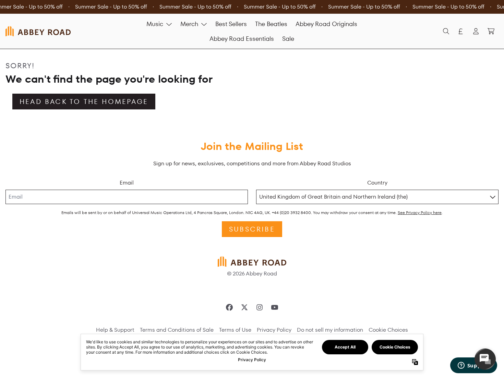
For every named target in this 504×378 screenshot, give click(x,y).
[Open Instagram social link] (259, 307)
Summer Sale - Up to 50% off (111, 7)
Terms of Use (235, 330)
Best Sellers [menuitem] (231, 24)
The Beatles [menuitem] (271, 24)
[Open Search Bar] (445, 31)
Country (377, 183)
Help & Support (115, 330)
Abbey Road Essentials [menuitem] (241, 38)
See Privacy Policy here (420, 212)
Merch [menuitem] (189, 24)
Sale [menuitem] (288, 38)
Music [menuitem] (154, 24)
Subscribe (252, 229)
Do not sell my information (330, 330)
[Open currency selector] (460, 31)
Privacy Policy (274, 330)
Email (127, 183)
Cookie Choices (388, 330)
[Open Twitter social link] (244, 307)
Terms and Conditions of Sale (177, 330)
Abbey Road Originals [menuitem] (326, 24)
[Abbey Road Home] (38, 31)
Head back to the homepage (84, 101)
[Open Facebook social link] (229, 307)
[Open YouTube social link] (274, 307)
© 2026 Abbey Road (252, 273)
